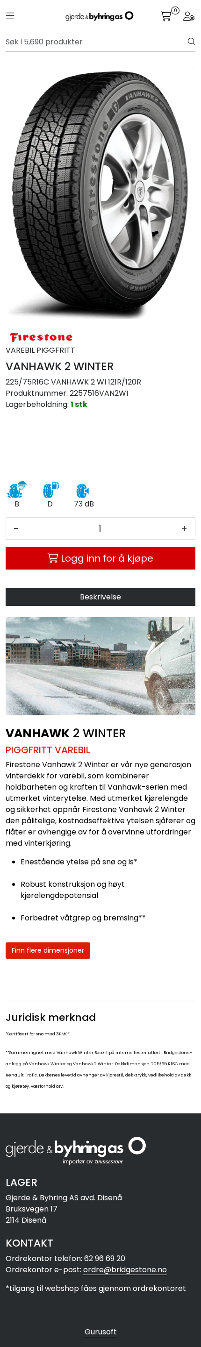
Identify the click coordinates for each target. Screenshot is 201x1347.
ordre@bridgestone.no (125, 1269)
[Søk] (191, 42)
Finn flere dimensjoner (48, 950)
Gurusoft (101, 1331)
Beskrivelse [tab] (100, 597)
